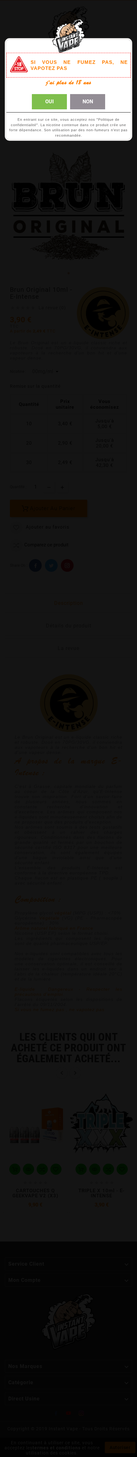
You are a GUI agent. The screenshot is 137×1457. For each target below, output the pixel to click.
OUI (49, 102)
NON (88, 102)
